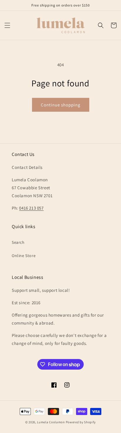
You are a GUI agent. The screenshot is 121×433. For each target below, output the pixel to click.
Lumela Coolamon (51, 422)
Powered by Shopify (81, 422)
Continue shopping (60, 105)
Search (18, 242)
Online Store (24, 255)
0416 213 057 (31, 208)
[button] (7, 25)
